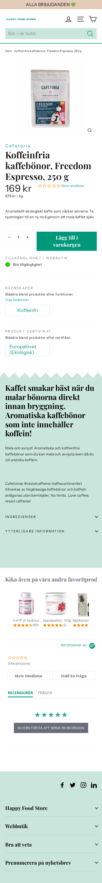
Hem (8, 51)
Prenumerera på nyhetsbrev (38, 862)
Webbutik (16, 826)
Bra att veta (18, 844)
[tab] (28, 675)
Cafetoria (18, 145)
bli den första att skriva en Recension (51, 728)
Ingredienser (20, 517)
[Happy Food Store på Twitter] (73, 785)
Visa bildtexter (17, 300)
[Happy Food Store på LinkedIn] (94, 785)
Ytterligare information (35, 531)
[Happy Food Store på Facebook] (62, 785)
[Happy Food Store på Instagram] (83, 785)
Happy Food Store (26, 807)
